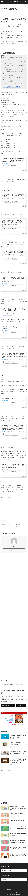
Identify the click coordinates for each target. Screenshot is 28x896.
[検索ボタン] (26, 2)
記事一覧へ (14, 550)
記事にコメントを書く (8, 705)
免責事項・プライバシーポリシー (14, 889)
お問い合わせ (21, 705)
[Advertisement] (11, 506)
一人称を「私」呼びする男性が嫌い (12, 87)
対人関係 (10, 12)
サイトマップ (12, 885)
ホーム (6, 885)
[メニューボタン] (2, 2)
